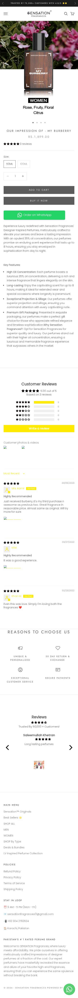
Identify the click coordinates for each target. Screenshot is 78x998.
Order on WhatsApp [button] (37, 215)
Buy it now (39, 200)
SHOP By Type (12, 841)
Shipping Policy (13, 889)
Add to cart (39, 190)
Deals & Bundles (14, 847)
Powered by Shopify (60, 987)
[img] (11, 483)
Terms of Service (14, 883)
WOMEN (8, 835)
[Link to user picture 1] (12, 525)
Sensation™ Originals (17, 811)
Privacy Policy (12, 877)
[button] (12, 144)
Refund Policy (12, 871)
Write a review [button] (39, 428)
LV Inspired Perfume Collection (23, 853)
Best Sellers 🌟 (13, 817)
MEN (6, 829)
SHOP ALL (9, 823)
